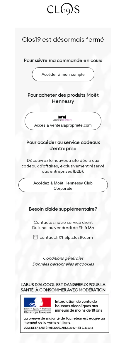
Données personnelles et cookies (63, 264)
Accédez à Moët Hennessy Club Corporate (63, 186)
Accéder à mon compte (63, 74)
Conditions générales (63, 258)
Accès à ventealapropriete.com (63, 125)
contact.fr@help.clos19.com (66, 237)
